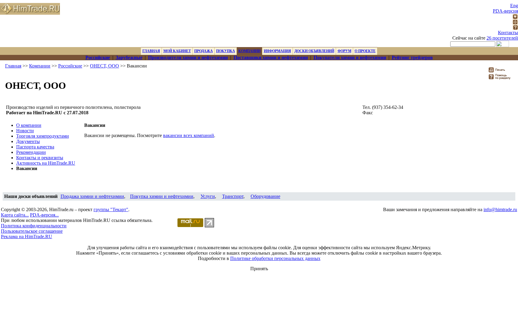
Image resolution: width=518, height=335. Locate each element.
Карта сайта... (15, 214)
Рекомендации (31, 152)
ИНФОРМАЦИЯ (277, 51)
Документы (28, 141)
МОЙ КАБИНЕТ (177, 51)
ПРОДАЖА (203, 51)
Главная (13, 65)
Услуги (208, 196)
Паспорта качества (35, 146)
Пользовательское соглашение (32, 231)
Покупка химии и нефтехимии (161, 196)
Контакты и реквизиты (39, 157)
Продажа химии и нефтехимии (92, 196)
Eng (514, 5)
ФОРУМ (344, 51)
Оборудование (265, 196)
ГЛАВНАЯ (151, 51)
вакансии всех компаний (188, 135)
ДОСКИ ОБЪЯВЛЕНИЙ (314, 51)
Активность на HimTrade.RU (45, 163)
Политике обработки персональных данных (275, 258)
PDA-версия (505, 10)
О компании (28, 125)
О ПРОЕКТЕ (365, 51)
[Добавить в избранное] (515, 17)
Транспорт (232, 196)
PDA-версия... (44, 214)
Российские (70, 65)
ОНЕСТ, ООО (104, 65)
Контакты (508, 32)
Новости (25, 130)
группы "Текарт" (111, 209)
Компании (39, 65)
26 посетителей (502, 37)
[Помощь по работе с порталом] (515, 28)
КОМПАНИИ (249, 51)
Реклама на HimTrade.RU (26, 236)
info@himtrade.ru (500, 209)
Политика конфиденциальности (34, 225)
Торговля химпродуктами (42, 136)
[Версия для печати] (501, 71)
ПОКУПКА (225, 51)
